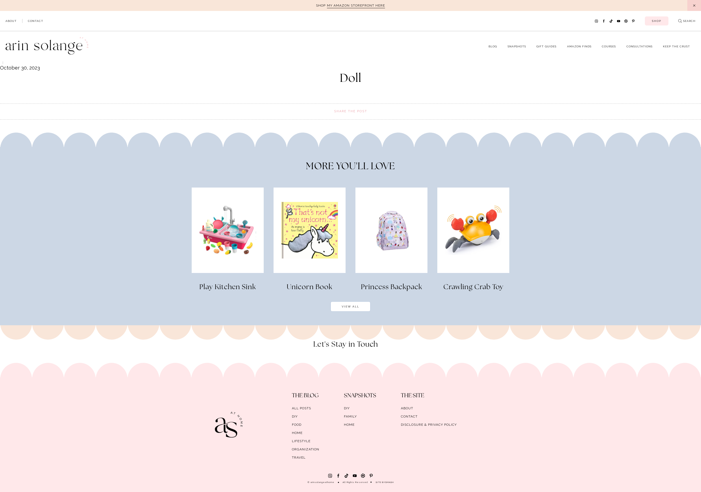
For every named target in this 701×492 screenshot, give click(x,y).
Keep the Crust (676, 46)
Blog (493, 46)
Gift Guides (546, 46)
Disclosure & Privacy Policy (429, 425)
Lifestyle (301, 441)
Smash (389, 482)
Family (350, 416)
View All (350, 306)
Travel (299, 457)
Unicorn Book (309, 287)
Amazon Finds (579, 46)
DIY (295, 416)
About (11, 20)
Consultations (640, 46)
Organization (305, 449)
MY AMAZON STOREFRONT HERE (356, 5)
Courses (609, 46)
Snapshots (517, 46)
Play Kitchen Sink (227, 287)
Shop (656, 20)
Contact (35, 20)
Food (296, 425)
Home (297, 433)
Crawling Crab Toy (473, 287)
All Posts (301, 408)
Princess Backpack (391, 287)
